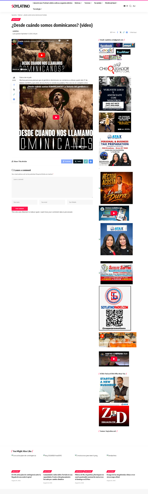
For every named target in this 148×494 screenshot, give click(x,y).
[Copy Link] (123, 32)
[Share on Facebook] (117, 32)
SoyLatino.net (102, 350)
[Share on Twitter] (120, 32)
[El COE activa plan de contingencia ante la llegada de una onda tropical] (26, 463)
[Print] (126, 32)
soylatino (16, 31)
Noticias (16, 19)
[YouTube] (124, 6)
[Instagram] (127, 6)
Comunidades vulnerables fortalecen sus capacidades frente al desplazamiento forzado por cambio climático (57, 477)
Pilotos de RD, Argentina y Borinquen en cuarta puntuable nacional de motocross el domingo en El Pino (89, 477)
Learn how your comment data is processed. (56, 212)
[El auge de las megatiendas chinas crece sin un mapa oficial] (121, 463)
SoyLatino (21, 6)
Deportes (79, 471)
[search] (130, 6)
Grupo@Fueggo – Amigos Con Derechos (115, 350)
